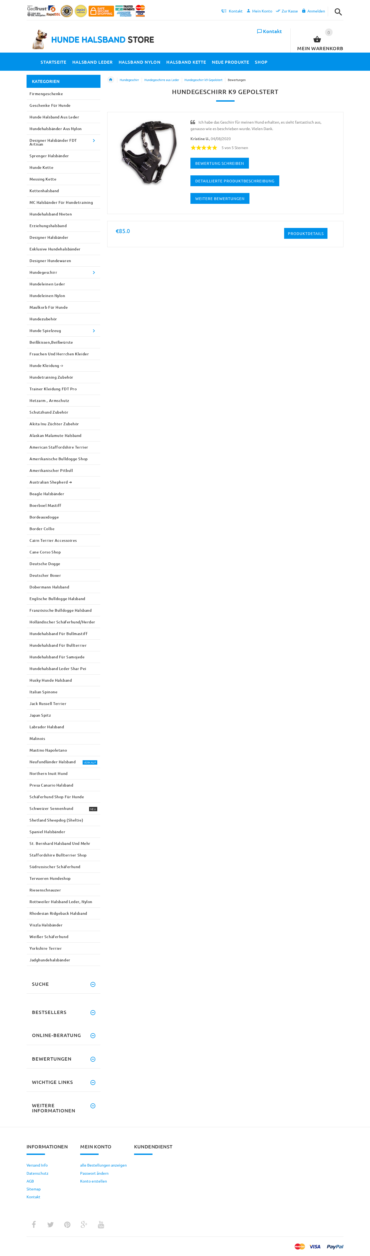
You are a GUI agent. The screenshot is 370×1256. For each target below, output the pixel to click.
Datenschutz (37, 1173)
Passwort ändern (94, 1173)
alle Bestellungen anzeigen (103, 1164)
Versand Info (37, 1164)
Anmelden (316, 10)
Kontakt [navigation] (236, 10)
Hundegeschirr (129, 80)
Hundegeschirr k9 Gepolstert (203, 80)
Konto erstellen (93, 1180)
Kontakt (272, 31)
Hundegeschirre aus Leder (161, 80)
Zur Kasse (290, 10)
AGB (30, 1180)
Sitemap (34, 1188)
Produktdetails (306, 233)
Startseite (110, 79)
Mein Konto (262, 10)
